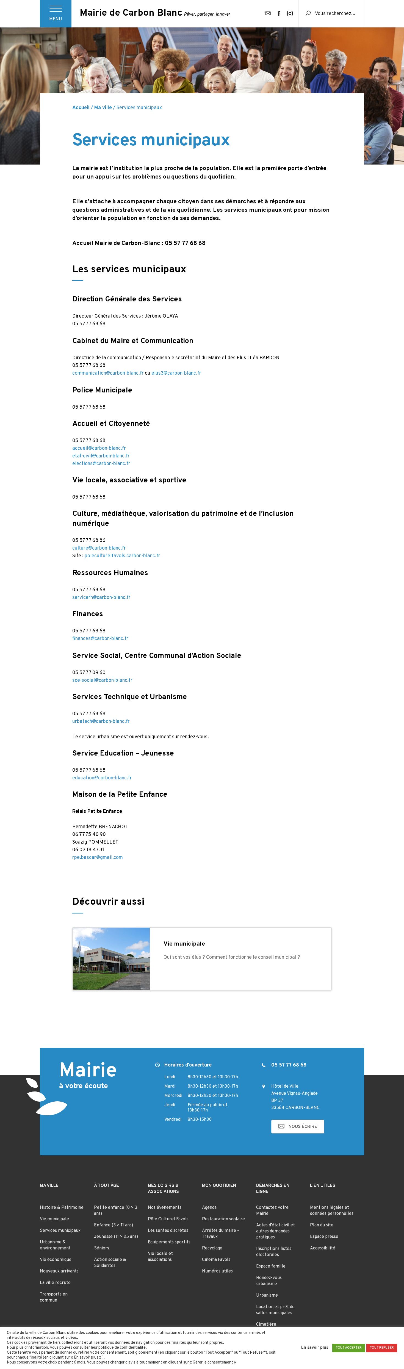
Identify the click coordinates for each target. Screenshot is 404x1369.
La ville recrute (55, 1283)
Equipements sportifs (169, 1242)
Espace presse (324, 1237)
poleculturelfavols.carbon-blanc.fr (122, 556)
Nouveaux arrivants (59, 1271)
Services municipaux (60, 1231)
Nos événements (164, 1207)
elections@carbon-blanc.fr (101, 464)
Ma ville (103, 108)
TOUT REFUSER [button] (382, 1348)
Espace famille (271, 1266)
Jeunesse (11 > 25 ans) (116, 1237)
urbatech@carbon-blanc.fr (101, 722)
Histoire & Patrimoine (62, 1207)
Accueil (81, 108)
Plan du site (321, 1225)
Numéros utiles (217, 1271)
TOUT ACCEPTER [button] (349, 1348)
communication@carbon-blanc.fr (108, 373)
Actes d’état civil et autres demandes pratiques (275, 1231)
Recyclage (212, 1248)
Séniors (101, 1248)
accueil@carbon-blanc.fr (99, 448)
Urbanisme (267, 1295)
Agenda (209, 1207)
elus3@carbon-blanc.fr (176, 373)
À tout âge (106, 1186)
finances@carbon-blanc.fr (100, 639)
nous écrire (303, 1127)
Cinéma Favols (216, 1260)
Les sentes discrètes (168, 1231)
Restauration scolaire (223, 1219)
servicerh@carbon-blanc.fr (101, 598)
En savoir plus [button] (314, 1347)
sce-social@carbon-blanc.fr (102, 680)
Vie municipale (54, 1219)
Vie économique (55, 1260)
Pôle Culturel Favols (168, 1219)
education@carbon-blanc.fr (102, 778)
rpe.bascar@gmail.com (97, 858)
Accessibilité (322, 1248)
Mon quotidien (219, 1186)
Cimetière (266, 1324)
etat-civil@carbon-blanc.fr (101, 456)
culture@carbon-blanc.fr (99, 548)
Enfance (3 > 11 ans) (113, 1225)
